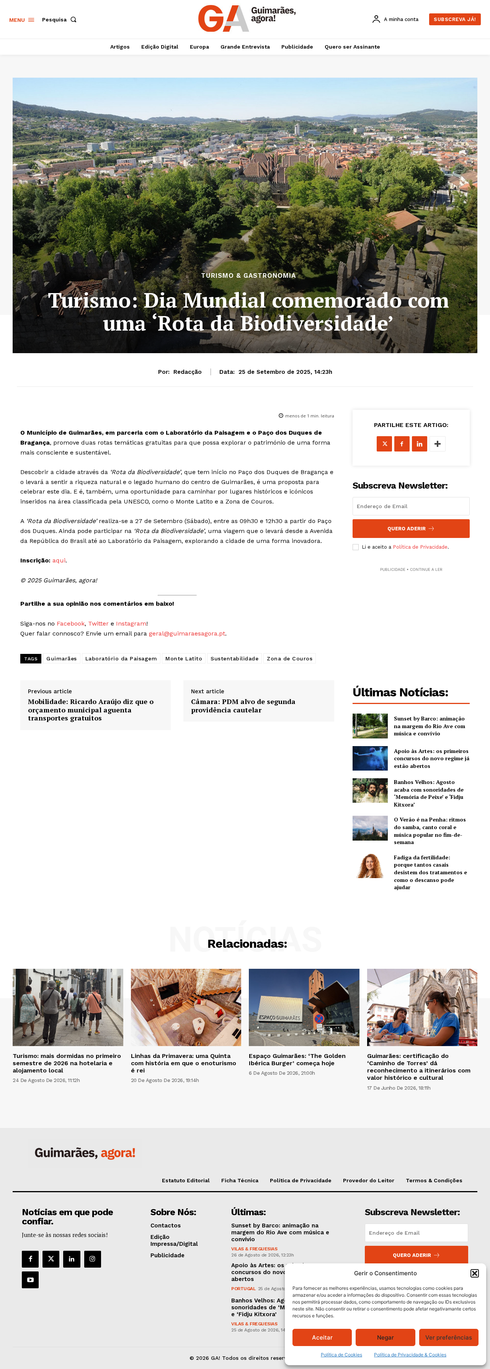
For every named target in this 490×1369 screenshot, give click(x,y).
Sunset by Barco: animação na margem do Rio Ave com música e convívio (429, 726)
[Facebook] (402, 443)
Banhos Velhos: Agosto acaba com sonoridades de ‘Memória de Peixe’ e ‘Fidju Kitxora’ (429, 793)
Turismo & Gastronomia (248, 275)
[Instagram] (92, 1259)
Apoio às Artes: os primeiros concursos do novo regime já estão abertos (431, 758)
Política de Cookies (341, 1355)
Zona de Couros (289, 658)
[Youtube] (30, 1279)
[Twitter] (50, 1259)
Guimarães (61, 658)
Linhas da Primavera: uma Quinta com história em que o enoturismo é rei (183, 1063)
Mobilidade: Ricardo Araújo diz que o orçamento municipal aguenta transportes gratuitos (91, 710)
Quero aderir (412, 1255)
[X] (384, 443)
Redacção (187, 371)
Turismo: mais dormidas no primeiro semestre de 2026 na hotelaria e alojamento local (67, 1063)
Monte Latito (183, 658)
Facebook (71, 623)
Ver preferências (448, 1337)
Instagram (131, 623)
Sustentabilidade (234, 658)
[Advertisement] (411, 621)
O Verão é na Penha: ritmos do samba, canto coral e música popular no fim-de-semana (430, 831)
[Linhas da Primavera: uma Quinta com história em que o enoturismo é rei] (186, 1007)
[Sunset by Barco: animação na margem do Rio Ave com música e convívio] (370, 726)
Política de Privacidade (420, 547)
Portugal (243, 1288)
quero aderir (406, 528)
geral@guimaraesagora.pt (187, 633)
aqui (58, 560)
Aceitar (322, 1337)
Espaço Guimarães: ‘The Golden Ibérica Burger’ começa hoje (297, 1059)
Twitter (98, 623)
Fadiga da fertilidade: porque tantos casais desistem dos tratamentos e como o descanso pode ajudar (430, 872)
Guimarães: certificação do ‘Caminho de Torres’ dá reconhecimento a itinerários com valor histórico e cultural (418, 1067)
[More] (438, 443)
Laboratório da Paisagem (121, 658)
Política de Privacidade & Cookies (410, 1355)
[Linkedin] (419, 443)
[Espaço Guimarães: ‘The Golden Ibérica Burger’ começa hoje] (304, 1007)
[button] (475, 1273)
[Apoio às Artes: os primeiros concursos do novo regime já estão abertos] (370, 758)
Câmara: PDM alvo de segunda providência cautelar (243, 706)
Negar (385, 1337)
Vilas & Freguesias (254, 1249)
